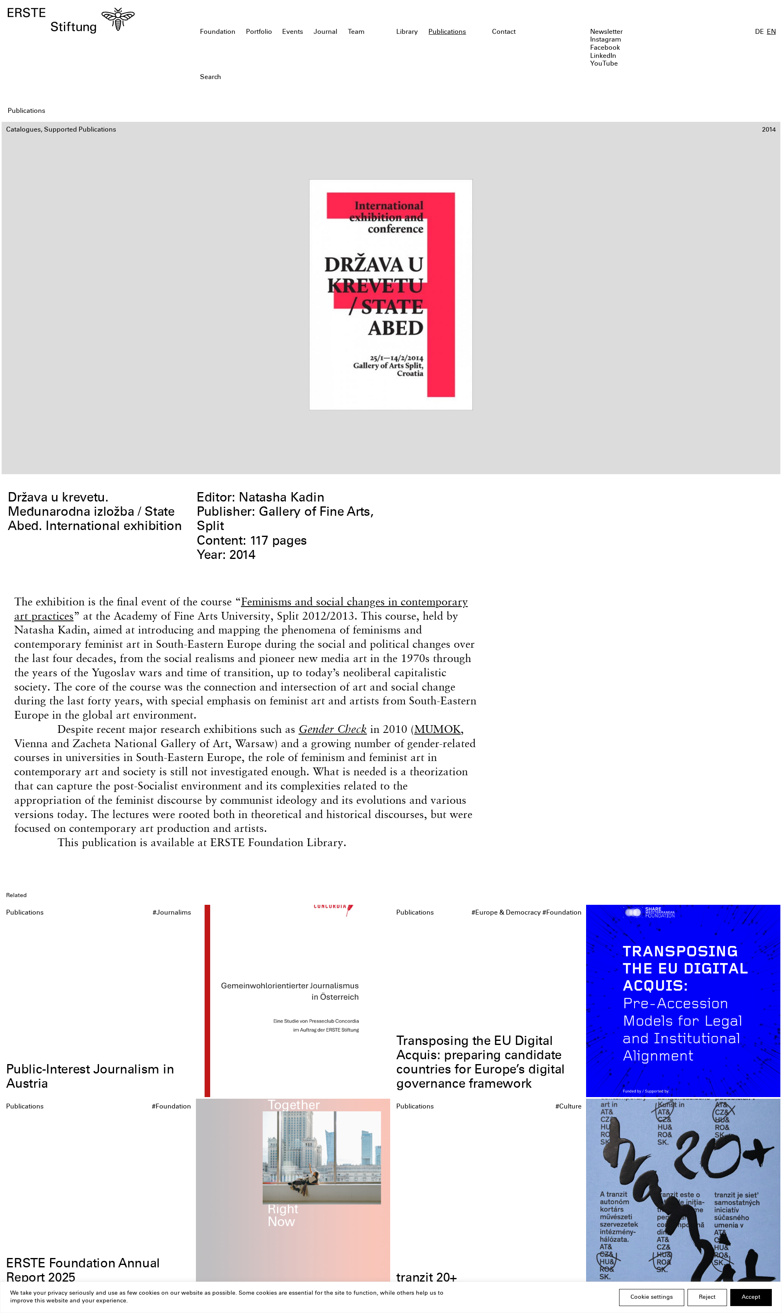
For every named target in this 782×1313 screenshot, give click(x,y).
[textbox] (329, 78)
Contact (504, 32)
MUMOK (437, 729)
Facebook (605, 48)
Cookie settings (651, 1297)
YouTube (604, 64)
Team (356, 32)
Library (407, 32)
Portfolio (259, 32)
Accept (751, 1297)
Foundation (217, 32)
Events (292, 32)
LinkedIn (603, 56)
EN (771, 32)
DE (759, 32)
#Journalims (172, 913)
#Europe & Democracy (506, 913)
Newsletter (606, 32)
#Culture (569, 1107)
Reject (707, 1297)
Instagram (605, 40)
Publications (447, 32)
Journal (325, 32)
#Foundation (562, 913)
